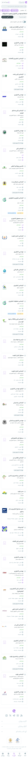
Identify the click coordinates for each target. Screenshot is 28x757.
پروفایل (2, 755)
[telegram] (14, 715)
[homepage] (14, 711)
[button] (23, 10)
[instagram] (6, 715)
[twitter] (10, 715)
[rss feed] (21, 715)
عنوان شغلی (6, 10)
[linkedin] (18, 715)
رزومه (8, 755)
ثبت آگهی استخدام (6, 17)
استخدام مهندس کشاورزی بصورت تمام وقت (14, 14)
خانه (25, 755)
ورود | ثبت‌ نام (5, 2)
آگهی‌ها (14, 755)
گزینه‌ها (19, 755)
